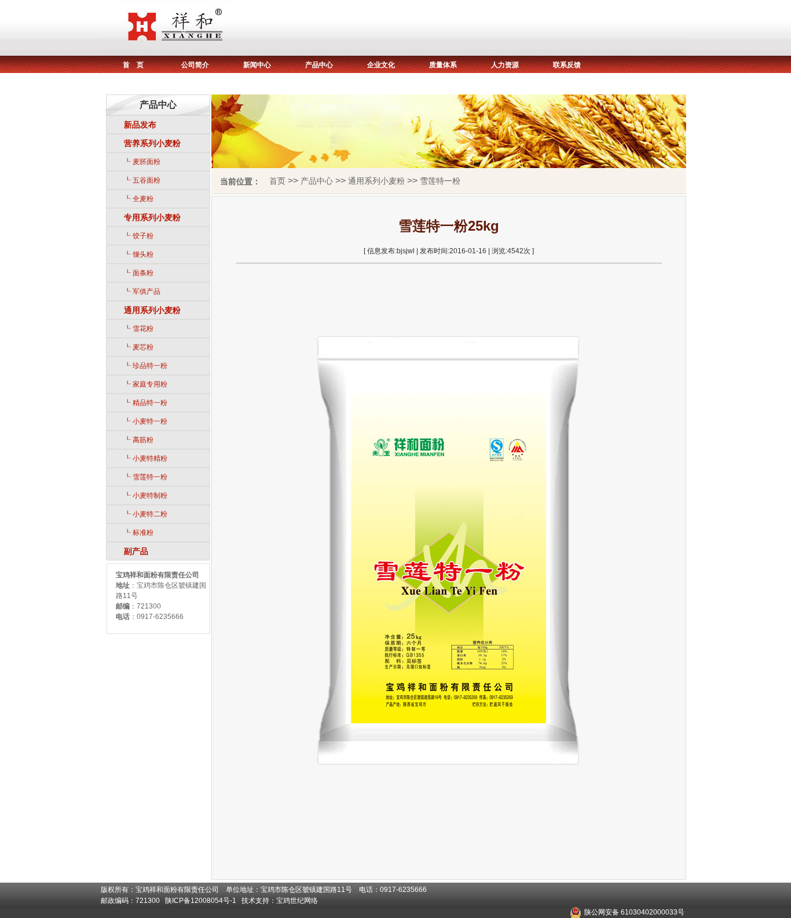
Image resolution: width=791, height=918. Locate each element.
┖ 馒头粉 (138, 254)
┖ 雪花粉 (138, 329)
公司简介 (195, 65)
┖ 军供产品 (142, 291)
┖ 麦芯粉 (138, 347)
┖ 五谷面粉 (142, 180)
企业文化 (381, 65)
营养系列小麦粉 (152, 143)
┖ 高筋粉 (138, 440)
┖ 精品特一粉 (145, 403)
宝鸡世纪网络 (297, 901)
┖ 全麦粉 (138, 199)
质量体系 (443, 65)
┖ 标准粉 (138, 533)
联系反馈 (567, 65)
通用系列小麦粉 (152, 310)
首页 (277, 180)
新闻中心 (257, 65)
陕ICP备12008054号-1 (200, 901)
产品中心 (319, 65)
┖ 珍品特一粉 (145, 366)
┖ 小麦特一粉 (145, 421)
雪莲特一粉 (440, 180)
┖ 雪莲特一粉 (145, 477)
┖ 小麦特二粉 (145, 514)
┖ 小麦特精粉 (145, 458)
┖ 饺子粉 (138, 236)
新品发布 (140, 124)
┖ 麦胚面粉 (142, 162)
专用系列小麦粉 (152, 217)
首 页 (133, 65)
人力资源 (505, 65)
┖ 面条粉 (138, 273)
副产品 (136, 551)
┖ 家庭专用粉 (145, 384)
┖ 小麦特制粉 (145, 495)
